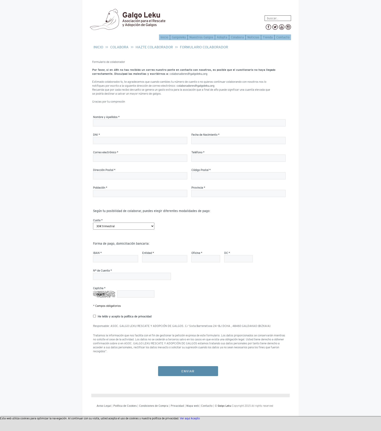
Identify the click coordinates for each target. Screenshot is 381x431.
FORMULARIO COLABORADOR (204, 47)
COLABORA (119, 47)
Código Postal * (201, 170)
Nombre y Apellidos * (106, 117)
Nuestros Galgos (201, 37)
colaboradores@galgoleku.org (188, 73)
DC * (227, 253)
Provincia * (198, 187)
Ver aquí (185, 418)
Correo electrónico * (105, 152)
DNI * (96, 134)
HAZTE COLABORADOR (154, 47)
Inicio (164, 37)
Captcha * (99, 288)
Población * (100, 187)
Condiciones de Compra (153, 405)
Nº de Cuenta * (102, 270)
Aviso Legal (104, 405)
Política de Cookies (125, 405)
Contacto (282, 37)
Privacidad (177, 405)
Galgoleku (179, 37)
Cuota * (98, 220)
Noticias (253, 37)
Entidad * (148, 253)
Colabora (237, 37)
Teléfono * (198, 152)
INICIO (98, 47)
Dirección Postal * (104, 170)
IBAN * (97, 253)
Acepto (195, 418)
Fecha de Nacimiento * (205, 134)
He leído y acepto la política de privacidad (124, 316)
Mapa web (192, 405)
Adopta (222, 37)
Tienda (268, 37)
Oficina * (196, 253)
